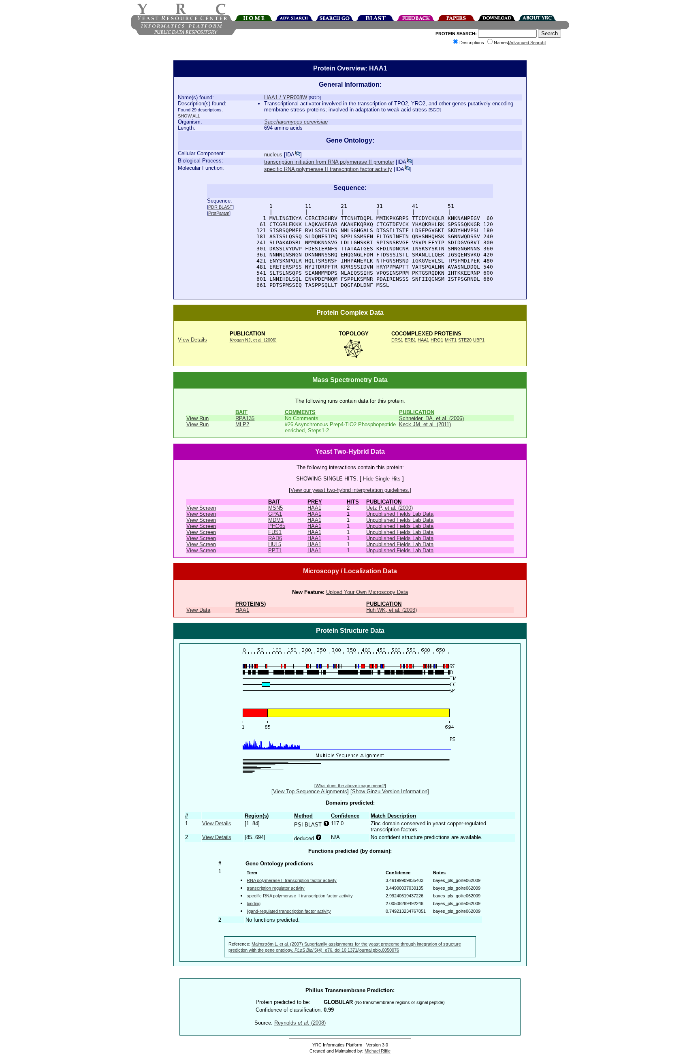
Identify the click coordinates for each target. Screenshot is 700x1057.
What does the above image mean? (350, 785)
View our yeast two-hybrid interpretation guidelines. (350, 490)
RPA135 (244, 418)
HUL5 (274, 544)
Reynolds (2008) (300, 1023)
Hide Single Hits (382, 479)
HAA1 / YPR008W (285, 97)
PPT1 (275, 550)
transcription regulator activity (276, 888)
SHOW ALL (189, 115)
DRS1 (397, 339)
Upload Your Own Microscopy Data (367, 592)
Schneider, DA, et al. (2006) (431, 418)
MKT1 (451, 339)
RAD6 (275, 538)
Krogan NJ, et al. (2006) (253, 339)
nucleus (273, 155)
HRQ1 (437, 339)
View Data (198, 610)
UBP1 (478, 339)
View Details (192, 340)
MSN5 (275, 508)
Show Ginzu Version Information (389, 791)
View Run (197, 418)
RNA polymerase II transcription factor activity (292, 880)
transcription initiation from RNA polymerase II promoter (329, 162)
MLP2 (242, 424)
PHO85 (276, 526)
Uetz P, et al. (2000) (389, 508)
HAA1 (423, 339)
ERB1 (410, 339)
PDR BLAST (220, 207)
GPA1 (275, 514)
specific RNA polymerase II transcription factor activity (328, 169)
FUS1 (275, 532)
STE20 (465, 339)
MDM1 (276, 520)
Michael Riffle (378, 1050)
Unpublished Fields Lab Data (399, 514)
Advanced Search (526, 42)
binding (253, 903)
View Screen (201, 508)
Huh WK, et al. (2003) (391, 610)
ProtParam (218, 213)
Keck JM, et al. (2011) (425, 424)
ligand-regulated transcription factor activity (289, 911)
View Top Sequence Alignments (310, 791)
